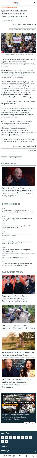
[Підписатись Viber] (22, 437)
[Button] (17, 25)
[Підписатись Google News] (6, 437)
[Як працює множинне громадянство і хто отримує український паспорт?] (18, 341)
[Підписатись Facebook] (2, 437)
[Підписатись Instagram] (18, 437)
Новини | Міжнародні (9, 7)
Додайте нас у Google (8, 456)
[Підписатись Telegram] (26, 437)
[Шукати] (33, 456)
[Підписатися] (6, 441)
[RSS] (30, 437)
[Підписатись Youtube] (14, 437)
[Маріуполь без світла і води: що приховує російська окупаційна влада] (18, 314)
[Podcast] (2, 441)
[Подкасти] (26, 456)
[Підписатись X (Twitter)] (10, 437)
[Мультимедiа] (19, 456)
